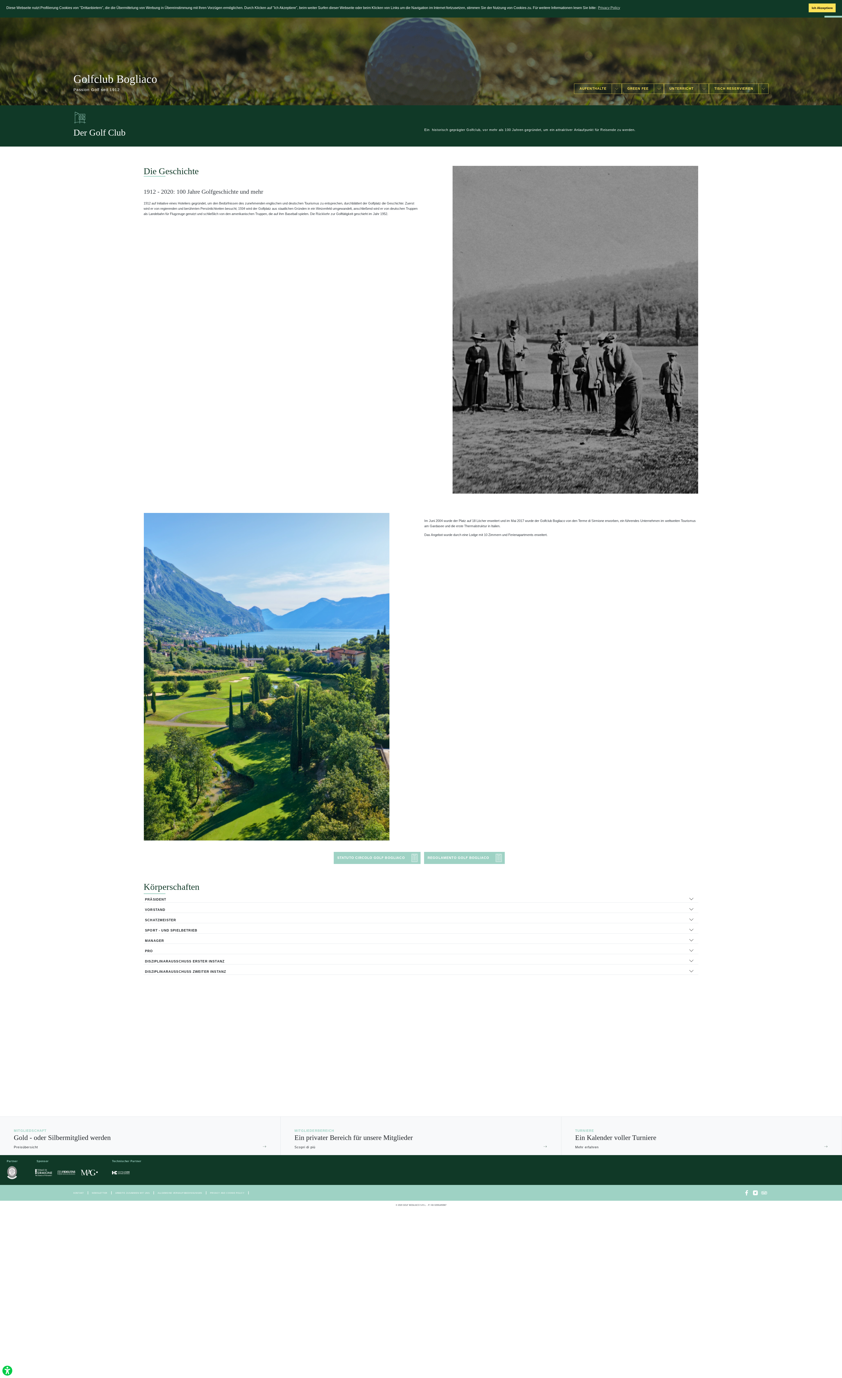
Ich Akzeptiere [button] (822, 8)
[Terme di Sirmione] (43, 1172)
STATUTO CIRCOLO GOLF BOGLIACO (371, 858)
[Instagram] (755, 1192)
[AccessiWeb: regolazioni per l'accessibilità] (7, 1370)
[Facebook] (746, 1192)
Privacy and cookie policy (227, 1193)
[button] (804, 8)
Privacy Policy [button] (609, 8)
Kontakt (78, 1193)
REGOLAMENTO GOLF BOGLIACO (458, 858)
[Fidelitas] (66, 1172)
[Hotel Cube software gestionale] (121, 1172)
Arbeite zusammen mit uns (132, 1193)
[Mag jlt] (89, 1172)
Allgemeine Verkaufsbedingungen (180, 1193)
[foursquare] (764, 1192)
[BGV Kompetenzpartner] (12, 1172)
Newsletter (99, 1193)
